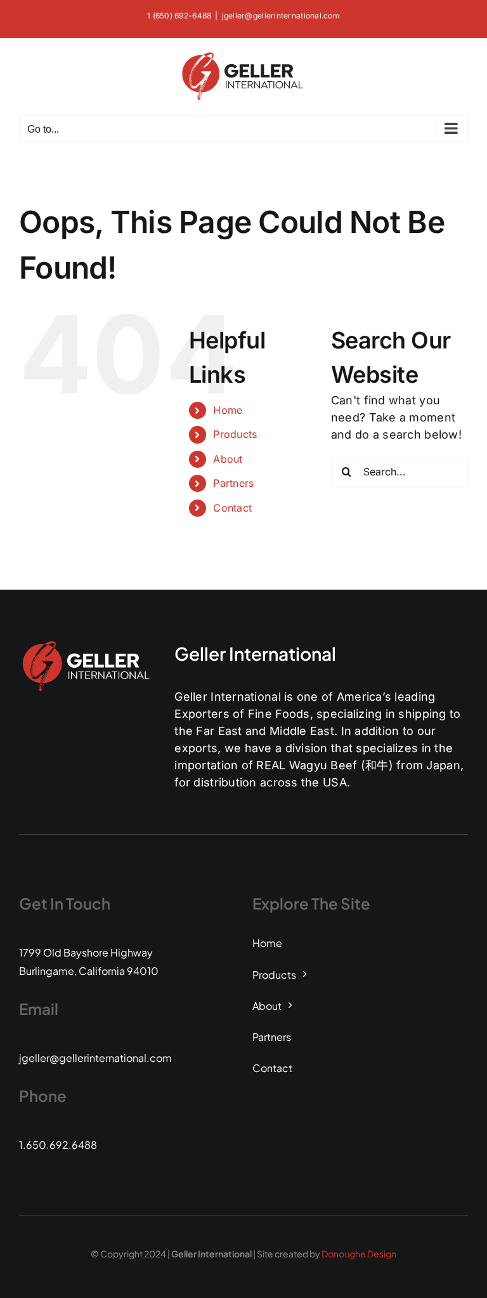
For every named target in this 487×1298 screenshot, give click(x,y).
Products (235, 434)
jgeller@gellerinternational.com (281, 15)
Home (227, 410)
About (227, 459)
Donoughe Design (358, 1253)
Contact (232, 507)
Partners (233, 483)
